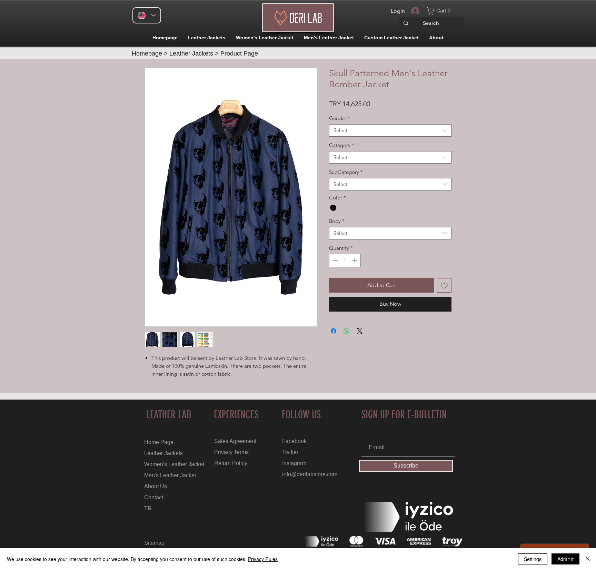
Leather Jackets (191, 53)
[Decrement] (334, 260)
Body (337, 221)
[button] (442, 10)
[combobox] (390, 130)
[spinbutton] (345, 260)
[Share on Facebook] (333, 331)
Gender (339, 118)
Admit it (565, 559)
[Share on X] (360, 331)
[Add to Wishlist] (444, 285)
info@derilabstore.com (309, 474)
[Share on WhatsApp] (346, 331)
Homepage (147, 53)
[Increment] (355, 260)
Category (341, 145)
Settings (533, 559)
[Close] (588, 558)
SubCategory (346, 172)
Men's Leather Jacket (170, 475)
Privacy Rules (263, 559)
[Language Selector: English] (146, 15)
